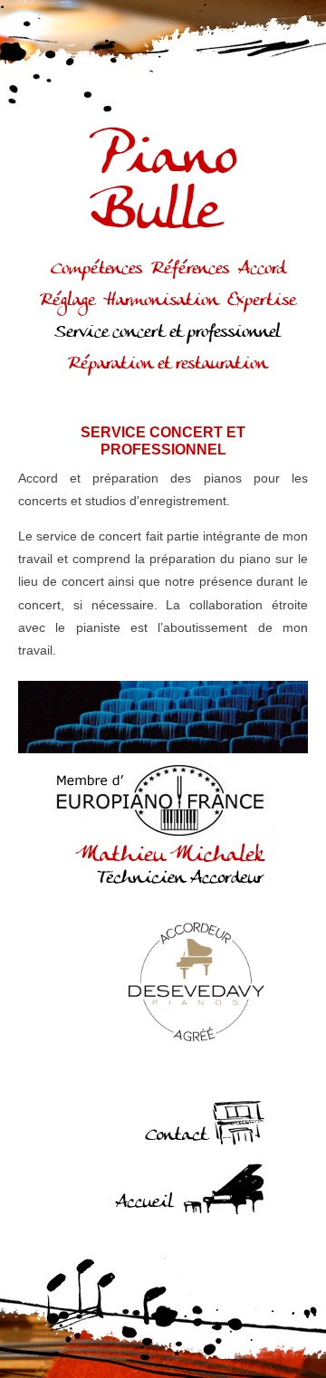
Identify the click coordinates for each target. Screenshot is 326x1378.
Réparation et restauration (167, 364)
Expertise (261, 301)
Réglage (67, 301)
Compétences (96, 269)
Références (190, 269)
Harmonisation (160, 301)
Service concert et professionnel (167, 333)
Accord (261, 269)
